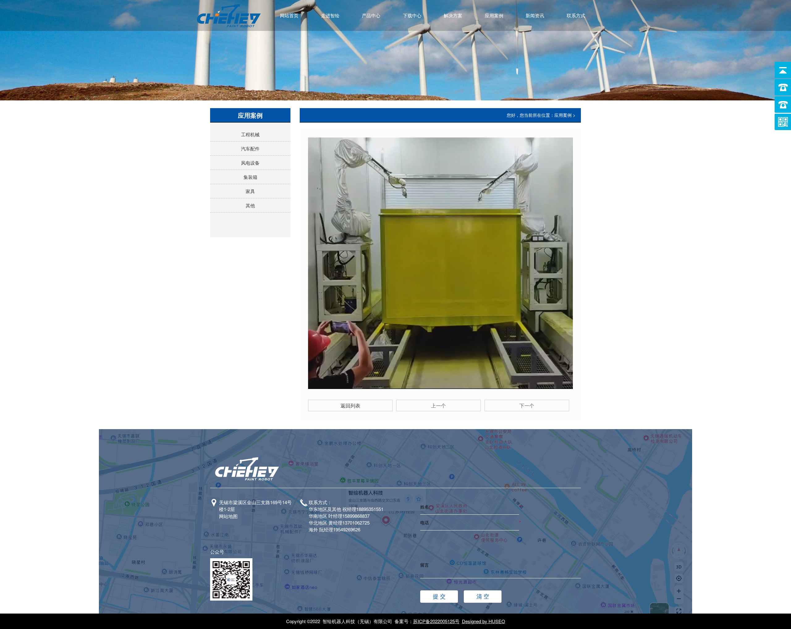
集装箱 (250, 177)
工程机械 (250, 134)
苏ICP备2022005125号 (436, 621)
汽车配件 (250, 148)
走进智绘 (330, 15)
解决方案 (453, 15)
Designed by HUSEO (483, 621)
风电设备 (250, 162)
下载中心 (412, 15)
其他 (250, 205)
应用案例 (494, 15)
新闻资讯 (535, 15)
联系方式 (576, 15)
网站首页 (289, 15)
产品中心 (371, 15)
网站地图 (228, 516)
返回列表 (350, 405)
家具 (250, 191)
